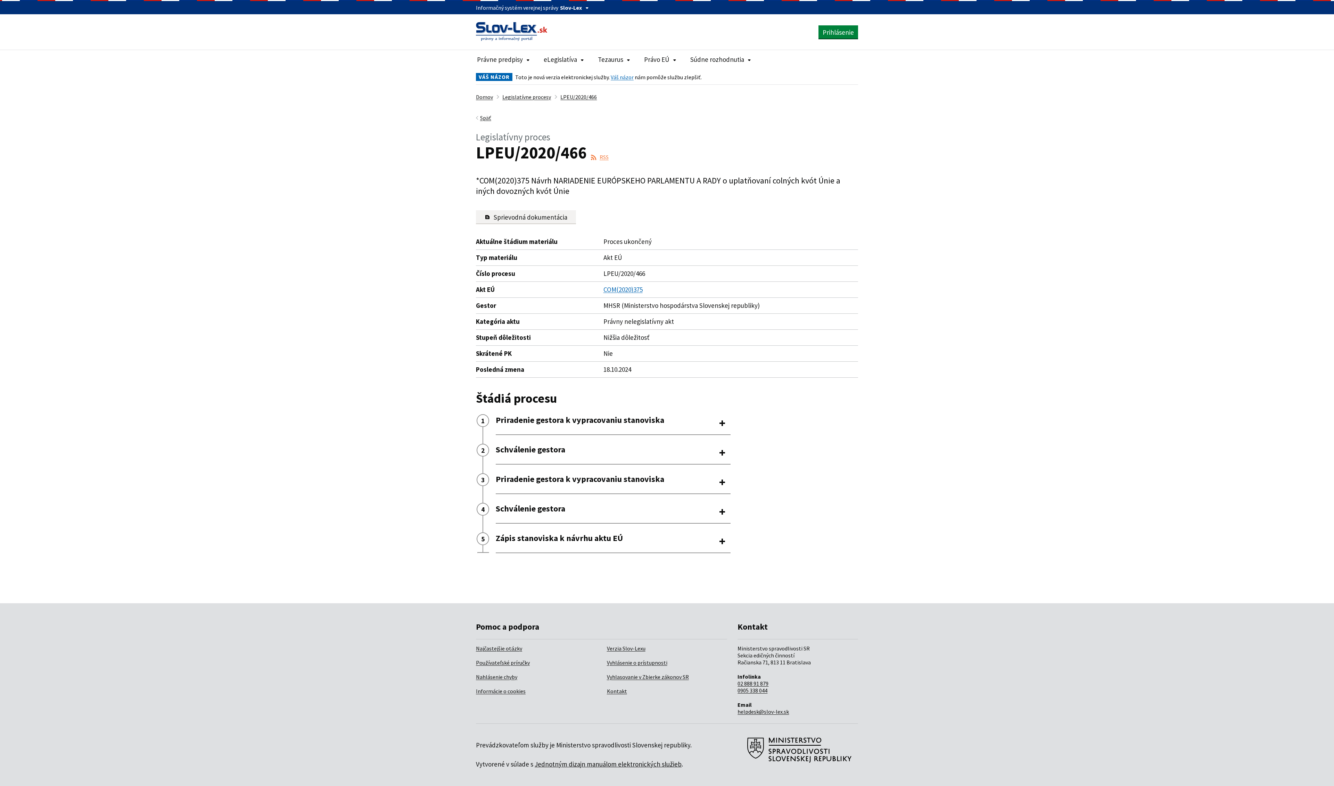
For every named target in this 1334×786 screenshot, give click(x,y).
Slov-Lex (571, 7)
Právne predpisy (500, 59)
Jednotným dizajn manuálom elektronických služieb (608, 764)
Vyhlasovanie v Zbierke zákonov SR (648, 676)
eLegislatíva (560, 59)
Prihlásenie (838, 32)
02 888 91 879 (753, 683)
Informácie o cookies (501, 691)
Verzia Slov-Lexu (626, 648)
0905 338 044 (752, 690)
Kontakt (617, 691)
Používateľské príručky (503, 662)
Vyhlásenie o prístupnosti (637, 662)
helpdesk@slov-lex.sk (763, 711)
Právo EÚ (656, 59)
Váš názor (622, 77)
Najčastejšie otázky (499, 648)
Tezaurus (610, 59)
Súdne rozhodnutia (717, 59)
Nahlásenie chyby (496, 676)
